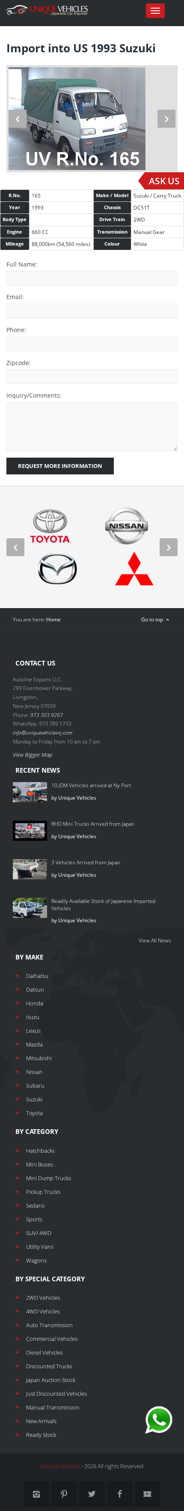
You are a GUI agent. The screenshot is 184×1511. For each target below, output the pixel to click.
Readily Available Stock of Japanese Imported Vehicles (103, 904)
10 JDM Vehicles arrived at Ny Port (91, 785)
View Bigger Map (32, 754)
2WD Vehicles (43, 1297)
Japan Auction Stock (50, 1380)
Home (53, 619)
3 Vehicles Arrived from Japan (85, 862)
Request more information (60, 466)
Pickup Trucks (43, 1192)
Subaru (35, 1085)
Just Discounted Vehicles (56, 1393)
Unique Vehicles (60, 1466)
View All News (155, 940)
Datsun (35, 989)
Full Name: (21, 264)
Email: (15, 297)
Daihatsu (37, 976)
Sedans (35, 1205)
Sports (34, 1219)
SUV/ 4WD (38, 1233)
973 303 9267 (46, 715)
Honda (34, 1003)
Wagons (36, 1260)
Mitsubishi (39, 1058)
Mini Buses (39, 1164)
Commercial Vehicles (51, 1339)
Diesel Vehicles (44, 1352)
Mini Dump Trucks (48, 1178)
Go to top (152, 619)
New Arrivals (41, 1421)
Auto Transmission (49, 1325)
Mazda (34, 1044)
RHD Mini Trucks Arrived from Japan (92, 824)
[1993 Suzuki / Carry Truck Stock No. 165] (92, 118)
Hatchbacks (40, 1150)
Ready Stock (41, 1435)
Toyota (34, 1113)
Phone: (16, 330)
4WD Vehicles (43, 1311)
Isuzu (32, 1017)
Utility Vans (39, 1246)
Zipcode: (18, 363)
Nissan (34, 1072)
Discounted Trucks (49, 1366)
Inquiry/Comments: (34, 395)
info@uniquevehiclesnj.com (42, 732)
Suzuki (34, 1099)
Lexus (33, 1030)
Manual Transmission (53, 1407)
